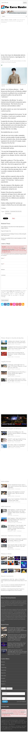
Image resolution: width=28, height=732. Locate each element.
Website (3, 269)
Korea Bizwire (18, 61)
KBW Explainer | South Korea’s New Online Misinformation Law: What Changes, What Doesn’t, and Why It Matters (17, 512)
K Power (10, 19)
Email (2, 264)
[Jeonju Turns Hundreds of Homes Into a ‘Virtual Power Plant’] (4, 500)
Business (3, 662)
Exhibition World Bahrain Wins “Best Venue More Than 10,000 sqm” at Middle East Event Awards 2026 (17, 644)
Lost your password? (21, 701)
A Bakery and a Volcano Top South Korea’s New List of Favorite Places (17, 341)
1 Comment (19, 531)
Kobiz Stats (3, 675)
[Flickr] (14, 304)
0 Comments (17, 344)
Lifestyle (3, 62)
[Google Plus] (11, 304)
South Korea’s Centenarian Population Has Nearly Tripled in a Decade (17, 539)
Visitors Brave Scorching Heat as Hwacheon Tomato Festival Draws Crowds (16, 354)
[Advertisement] (14, 39)
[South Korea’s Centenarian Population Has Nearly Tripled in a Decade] (4, 540)
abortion (7, 211)
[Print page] (14, 65)
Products (3, 678)
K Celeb (14, 19)
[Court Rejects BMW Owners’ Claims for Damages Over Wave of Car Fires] (4, 379)
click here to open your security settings (14, 248)
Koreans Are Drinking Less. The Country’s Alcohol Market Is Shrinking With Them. (17, 433)
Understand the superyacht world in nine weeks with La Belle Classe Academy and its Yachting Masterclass (17, 629)
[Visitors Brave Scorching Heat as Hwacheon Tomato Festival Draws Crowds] (4, 354)
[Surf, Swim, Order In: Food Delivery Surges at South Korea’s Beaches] (4, 446)
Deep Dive (3, 673)
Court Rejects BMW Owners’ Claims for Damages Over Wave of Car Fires (17, 379)
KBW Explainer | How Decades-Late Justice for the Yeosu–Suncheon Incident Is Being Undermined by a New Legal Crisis (17, 527)
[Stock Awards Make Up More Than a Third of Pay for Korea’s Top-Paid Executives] (4, 545)
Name (3, 258)
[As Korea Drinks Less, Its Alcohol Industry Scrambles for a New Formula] (4, 571)
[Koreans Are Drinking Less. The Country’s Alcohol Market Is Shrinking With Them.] (4, 433)
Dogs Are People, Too (6, 231)
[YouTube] (17, 304)
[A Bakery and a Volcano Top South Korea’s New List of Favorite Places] (4, 342)
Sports (6, 62)
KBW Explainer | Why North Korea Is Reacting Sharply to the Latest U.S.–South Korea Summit (17, 519)
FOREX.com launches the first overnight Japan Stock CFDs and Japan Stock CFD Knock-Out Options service (17, 651)
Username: (4, 691)
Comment (3, 275)
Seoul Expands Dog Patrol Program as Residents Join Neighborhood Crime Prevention (12, 589)
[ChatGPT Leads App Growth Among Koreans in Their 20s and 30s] (4, 440)
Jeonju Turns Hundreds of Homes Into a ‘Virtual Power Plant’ (17, 499)
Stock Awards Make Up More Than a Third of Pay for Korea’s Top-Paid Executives (17, 546)
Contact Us (3, 681)
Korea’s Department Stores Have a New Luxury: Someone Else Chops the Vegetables (17, 486)
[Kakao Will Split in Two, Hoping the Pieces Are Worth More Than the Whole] (24, 571)
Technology (3, 667)
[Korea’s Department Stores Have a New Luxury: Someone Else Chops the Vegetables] (4, 485)
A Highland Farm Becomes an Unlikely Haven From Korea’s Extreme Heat (17, 347)
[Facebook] (5, 304)
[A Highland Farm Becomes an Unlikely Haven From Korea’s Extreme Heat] (4, 348)
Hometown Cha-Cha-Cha (15, 211)
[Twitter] (2, 304)
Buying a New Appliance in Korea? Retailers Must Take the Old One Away (16, 493)
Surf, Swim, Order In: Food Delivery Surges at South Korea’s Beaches (16, 445)
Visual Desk (3, 670)
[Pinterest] (20, 304)
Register (9, 688)
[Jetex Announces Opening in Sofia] (11, 563)
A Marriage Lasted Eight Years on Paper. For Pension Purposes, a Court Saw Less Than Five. (17, 366)
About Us (3, 684)
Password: (4, 696)
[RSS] (23, 304)
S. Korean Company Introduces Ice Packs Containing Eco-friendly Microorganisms (13, 585)
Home (2, 19)
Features (6, 19)
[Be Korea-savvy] (14, 7)
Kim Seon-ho (8, 213)
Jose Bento (3, 589)
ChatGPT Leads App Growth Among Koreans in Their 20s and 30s (17, 439)
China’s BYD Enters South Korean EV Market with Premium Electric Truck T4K (14, 581)
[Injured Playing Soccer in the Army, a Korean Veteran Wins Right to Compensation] (4, 372)
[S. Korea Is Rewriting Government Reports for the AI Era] (24, 564)
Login (3, 688)
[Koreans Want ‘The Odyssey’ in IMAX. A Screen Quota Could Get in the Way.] (17, 563)
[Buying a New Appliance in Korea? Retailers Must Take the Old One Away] (4, 493)
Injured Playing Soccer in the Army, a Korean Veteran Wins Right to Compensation (17, 373)
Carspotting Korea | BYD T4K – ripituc (9, 579)
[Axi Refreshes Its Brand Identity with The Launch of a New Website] (4, 562)
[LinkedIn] (8, 304)
